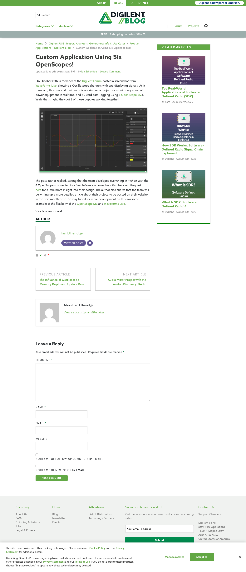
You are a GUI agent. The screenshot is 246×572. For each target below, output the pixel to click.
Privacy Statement (54, 562)
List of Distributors (100, 514)
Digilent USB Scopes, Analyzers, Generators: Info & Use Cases (86, 43)
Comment (44, 360)
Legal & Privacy (25, 530)
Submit (159, 540)
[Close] (240, 557)
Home (39, 43)
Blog (118, 3)
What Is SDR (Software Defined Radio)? (179, 204)
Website (41, 439)
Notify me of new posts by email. (60, 470)
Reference (139, 3)
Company (23, 507)
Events (56, 522)
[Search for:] (55, 15)
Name (41, 407)
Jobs (18, 526)
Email (41, 423)
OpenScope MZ (131, 95)
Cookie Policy (97, 548)
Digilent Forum (92, 81)
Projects (193, 26)
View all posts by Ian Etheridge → (86, 312)
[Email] (90, 243)
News (56, 507)
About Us (21, 514)
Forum (178, 26)
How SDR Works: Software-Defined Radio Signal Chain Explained (183, 149)
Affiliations (96, 507)
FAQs (19, 518)
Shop (101, 3)
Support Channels (209, 514)
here (38, 190)
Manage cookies (174, 557)
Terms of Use (82, 562)
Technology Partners (101, 518)
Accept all (202, 557)
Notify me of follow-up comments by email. (69, 459)
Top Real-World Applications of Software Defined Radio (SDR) (181, 92)
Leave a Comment (110, 71)
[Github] (206, 27)
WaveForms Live (46, 86)
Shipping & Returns (28, 522)
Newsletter (59, 518)
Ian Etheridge (89, 71)
